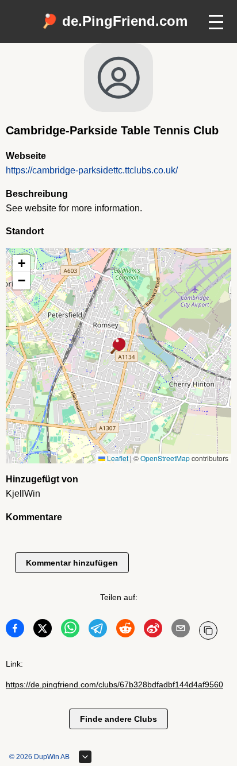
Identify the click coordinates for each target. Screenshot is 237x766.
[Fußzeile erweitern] (85, 756)
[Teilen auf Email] (180, 630)
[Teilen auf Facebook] (15, 630)
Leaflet (116, 458)
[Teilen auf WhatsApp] (70, 630)
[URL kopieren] (208, 630)
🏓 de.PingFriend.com (114, 21)
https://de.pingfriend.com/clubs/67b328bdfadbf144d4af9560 (114, 684)
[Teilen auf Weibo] (153, 630)
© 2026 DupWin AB (39, 757)
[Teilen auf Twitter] (42, 630)
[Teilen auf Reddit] (125, 630)
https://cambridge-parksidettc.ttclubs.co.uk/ (92, 170)
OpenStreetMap (165, 458)
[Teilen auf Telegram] (98, 630)
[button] (118, 347)
